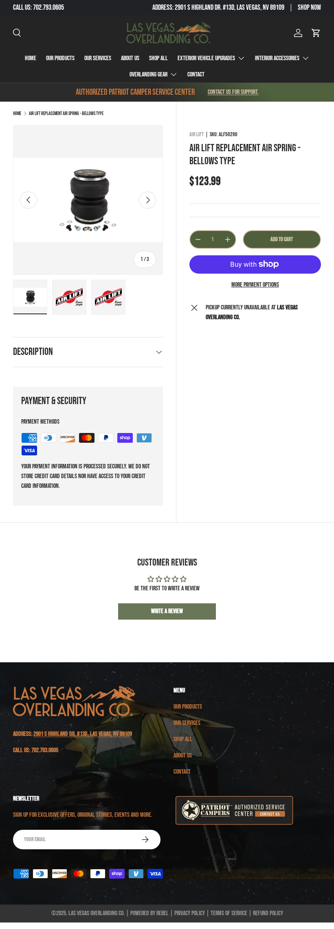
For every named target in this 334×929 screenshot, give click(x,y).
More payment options (255, 285)
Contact (195, 74)
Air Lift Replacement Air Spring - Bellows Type (66, 114)
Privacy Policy (189, 913)
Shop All (158, 58)
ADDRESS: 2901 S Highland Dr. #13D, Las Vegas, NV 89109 (218, 7)
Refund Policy (268, 913)
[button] (316, 33)
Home (30, 58)
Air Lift (196, 134)
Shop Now (309, 7)
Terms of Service (229, 913)
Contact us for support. (233, 92)
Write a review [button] (167, 611)
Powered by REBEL (149, 913)
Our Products (60, 58)
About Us (130, 58)
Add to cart (281, 239)
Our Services (97, 58)
